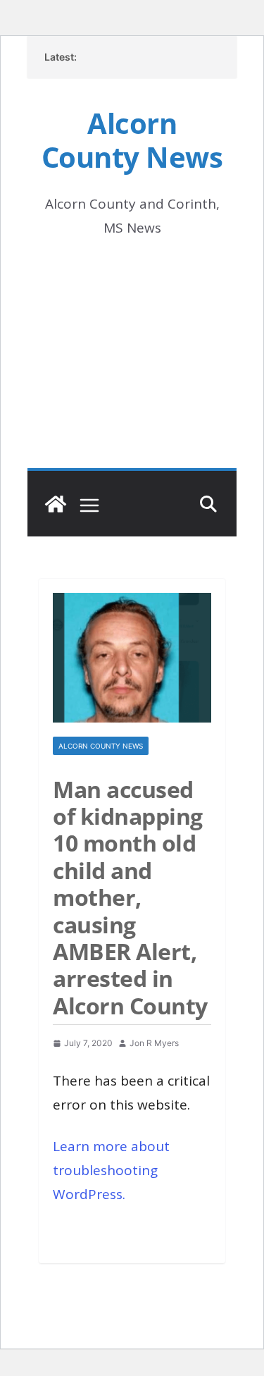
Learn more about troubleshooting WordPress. (111, 1170)
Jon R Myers (154, 1043)
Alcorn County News (132, 140)
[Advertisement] (132, 373)
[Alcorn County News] (56, 504)
